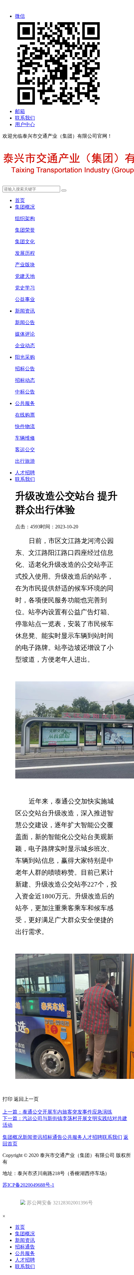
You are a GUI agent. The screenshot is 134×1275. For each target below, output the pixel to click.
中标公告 (25, 391)
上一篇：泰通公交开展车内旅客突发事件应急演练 (57, 1111)
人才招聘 (25, 472)
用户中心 (25, 124)
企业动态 (25, 345)
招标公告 (25, 368)
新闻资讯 (25, 311)
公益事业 (25, 299)
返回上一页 (26, 1099)
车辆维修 (25, 438)
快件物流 (25, 426)
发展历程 (25, 253)
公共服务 (25, 403)
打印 (8, 1099)
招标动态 (25, 380)
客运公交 (25, 449)
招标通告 (52, 1137)
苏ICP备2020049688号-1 (28, 1185)
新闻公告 (25, 322)
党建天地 (25, 276)
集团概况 (25, 207)
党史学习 (25, 287)
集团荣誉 (25, 230)
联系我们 (25, 118)
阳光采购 (25, 357)
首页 (20, 200)
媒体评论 (25, 334)
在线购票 (25, 415)
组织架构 (25, 218)
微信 (20, 16)
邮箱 (20, 111)
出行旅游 (25, 461)
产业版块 (25, 264)
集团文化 (25, 241)
